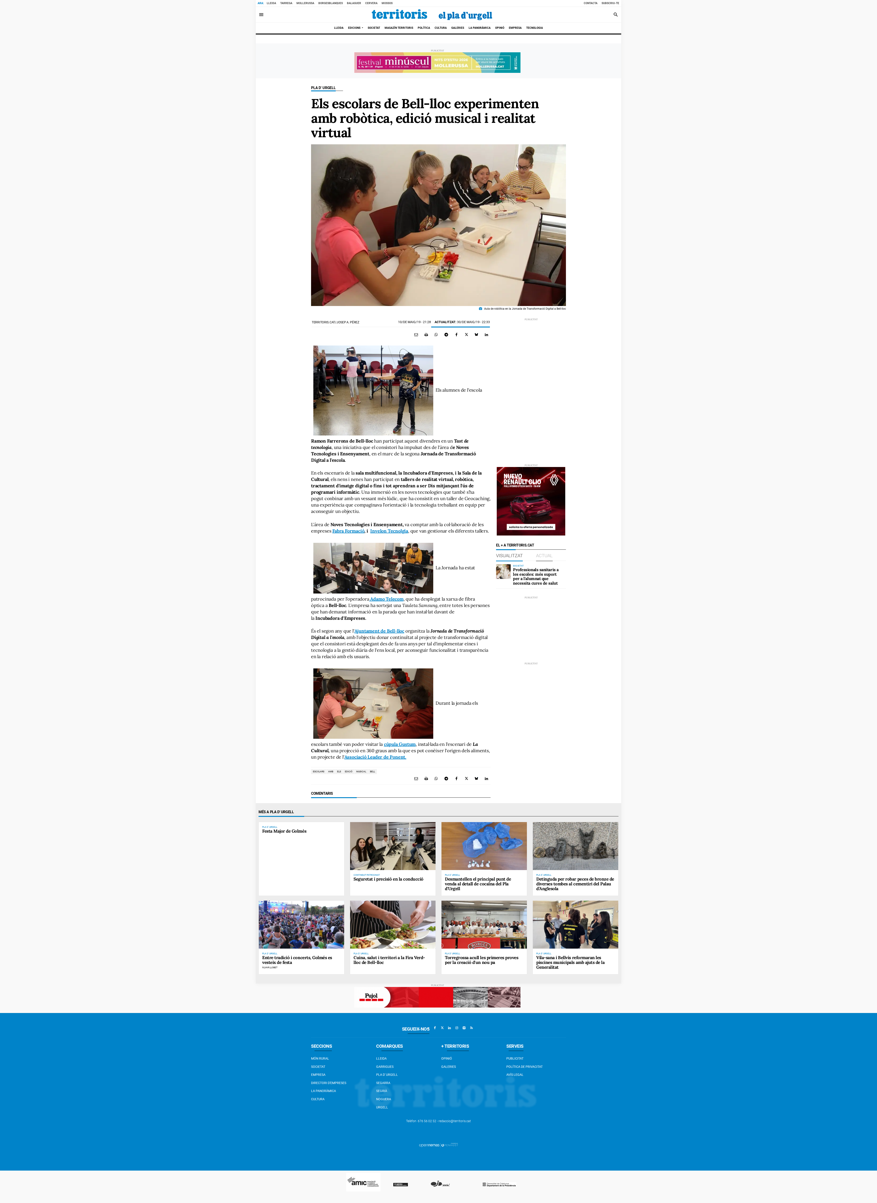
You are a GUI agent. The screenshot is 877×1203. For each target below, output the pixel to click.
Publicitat (514, 1058)
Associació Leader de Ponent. (375, 757)
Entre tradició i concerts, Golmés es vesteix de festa (297, 960)
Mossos (387, 3)
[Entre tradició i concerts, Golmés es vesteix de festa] (301, 925)
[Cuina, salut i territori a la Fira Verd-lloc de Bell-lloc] (393, 925)
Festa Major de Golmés (284, 831)
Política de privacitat (524, 1066)
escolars (318, 771)
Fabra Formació (348, 531)
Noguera (383, 1099)
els (339, 771)
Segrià (381, 1091)
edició (348, 771)
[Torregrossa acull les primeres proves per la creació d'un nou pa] (484, 925)
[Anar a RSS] (471, 1028)
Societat (318, 1066)
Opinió (446, 1058)
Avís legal (514, 1074)
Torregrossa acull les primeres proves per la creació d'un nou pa (481, 960)
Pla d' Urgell (323, 88)
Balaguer (354, 3)
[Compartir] (436, 334)
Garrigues (385, 1066)
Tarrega (286, 3)
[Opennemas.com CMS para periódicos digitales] (438, 1145)
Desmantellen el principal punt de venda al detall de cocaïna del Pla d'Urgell (478, 883)
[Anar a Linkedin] (449, 1028)
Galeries (448, 1066)
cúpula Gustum (400, 744)
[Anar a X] (442, 1028)
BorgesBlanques (330, 3)
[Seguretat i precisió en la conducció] (393, 846)
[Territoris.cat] (432, 14)
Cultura (318, 1099)
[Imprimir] (426, 334)
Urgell (382, 1107)
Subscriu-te (610, 3)
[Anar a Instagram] (456, 1028)
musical (361, 771)
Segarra (383, 1083)
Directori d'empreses (328, 1083)
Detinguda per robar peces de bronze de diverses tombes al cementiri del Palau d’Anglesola (575, 883)
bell (372, 771)
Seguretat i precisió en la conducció (388, 879)
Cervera (371, 3)
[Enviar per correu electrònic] (416, 334)
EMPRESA (318, 1074)
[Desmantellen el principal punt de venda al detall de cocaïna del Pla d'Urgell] (484, 846)
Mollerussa (305, 3)
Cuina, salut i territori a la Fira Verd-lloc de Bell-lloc (389, 960)
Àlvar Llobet (269, 967)
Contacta (590, 3)
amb (330, 771)
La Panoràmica (323, 1091)
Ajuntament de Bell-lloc (379, 631)
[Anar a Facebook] (434, 1028)
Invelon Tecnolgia (389, 531)
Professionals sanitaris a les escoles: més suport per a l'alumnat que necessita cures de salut (536, 576)
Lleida (271, 3)
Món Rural (320, 1058)
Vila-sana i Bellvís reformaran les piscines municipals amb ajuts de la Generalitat (570, 962)
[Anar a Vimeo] (464, 1028)
